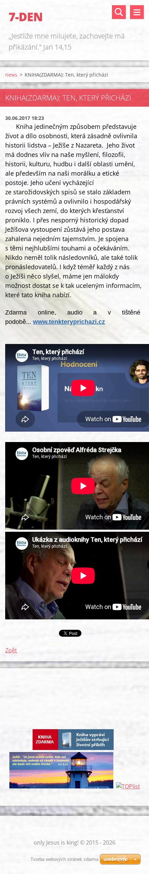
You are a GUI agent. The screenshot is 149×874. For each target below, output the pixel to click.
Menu (137, 12)
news (11, 74)
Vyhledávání (119, 12)
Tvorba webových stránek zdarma (64, 859)
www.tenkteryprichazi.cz (69, 321)
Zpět (11, 650)
